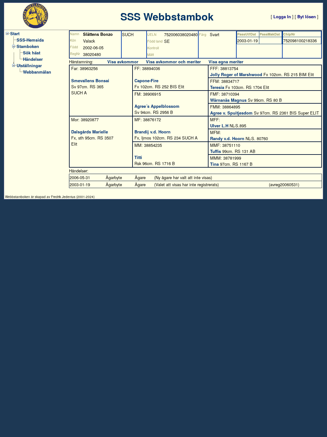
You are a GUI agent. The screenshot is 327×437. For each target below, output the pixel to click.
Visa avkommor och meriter (173, 62)
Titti (138, 157)
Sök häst (31, 53)
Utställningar (29, 65)
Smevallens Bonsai (90, 80)
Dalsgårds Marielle (89, 132)
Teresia (217, 87)
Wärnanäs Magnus (228, 100)
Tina (214, 164)
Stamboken (28, 46)
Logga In (282, 16)
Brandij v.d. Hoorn (152, 132)
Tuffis (215, 151)
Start (14, 33)
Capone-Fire (146, 80)
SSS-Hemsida (30, 40)
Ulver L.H (219, 126)
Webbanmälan (37, 72)
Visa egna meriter (226, 62)
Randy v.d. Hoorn (227, 138)
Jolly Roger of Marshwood (236, 74)
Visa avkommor (122, 62)
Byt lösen (306, 16)
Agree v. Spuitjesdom (231, 113)
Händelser (33, 59)
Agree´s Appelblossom (156, 106)
